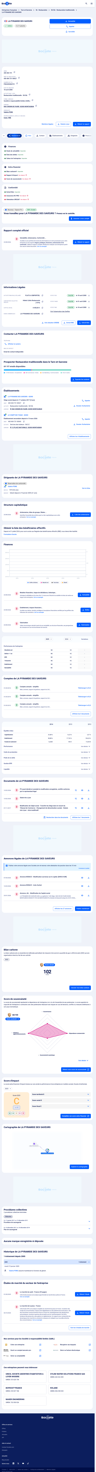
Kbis (29, 136)
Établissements (57, 136)
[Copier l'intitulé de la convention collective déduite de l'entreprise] (42, 302)
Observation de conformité (17, 483)
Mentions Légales (51, 1469)
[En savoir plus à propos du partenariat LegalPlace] (40, 1345)
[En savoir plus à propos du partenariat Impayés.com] (90, 1345)
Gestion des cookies (23, 1469)
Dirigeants (74, 136)
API (3, 1437)
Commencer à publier (84, 868)
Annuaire (4, 1434)
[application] (48, 563)
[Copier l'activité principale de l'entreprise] (42, 295)
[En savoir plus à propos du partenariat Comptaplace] (40, 1356)
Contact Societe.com (8, 1447)
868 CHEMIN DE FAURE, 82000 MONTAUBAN (19, 106)
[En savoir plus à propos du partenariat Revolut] (40, 1350)
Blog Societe (5, 1460)
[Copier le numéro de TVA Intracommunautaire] (17, 83)
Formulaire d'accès (10, 534)
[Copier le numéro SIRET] (19, 78)
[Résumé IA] (76, 790)
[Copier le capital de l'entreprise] (42, 308)
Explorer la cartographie (79, 1167)
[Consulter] (82, 790)
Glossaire (4, 1450)
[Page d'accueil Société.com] (7, 3)
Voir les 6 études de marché (79, 1328)
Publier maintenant (82, 909)
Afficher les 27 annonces (63, 909)
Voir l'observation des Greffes (60, 311)
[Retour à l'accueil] (47, 1417)
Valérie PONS (8, 112)
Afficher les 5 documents (80, 714)
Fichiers (4, 1431)
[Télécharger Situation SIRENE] (89, 301)
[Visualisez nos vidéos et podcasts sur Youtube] (23, 1463)
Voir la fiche (86, 488)
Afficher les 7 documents (80, 817)
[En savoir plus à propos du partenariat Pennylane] (90, 1350)
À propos (4, 1469)
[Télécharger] (88, 790)
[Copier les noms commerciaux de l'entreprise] (42, 314)
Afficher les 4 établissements (79, 436)
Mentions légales (47, 124)
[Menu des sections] (4, 136)
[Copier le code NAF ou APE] (29, 95)
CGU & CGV (12, 1469)
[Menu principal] (91, 3)
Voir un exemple (42, 246)
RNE (9, 118)
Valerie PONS (13, 1271)
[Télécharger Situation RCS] (89, 295)
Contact (41, 136)
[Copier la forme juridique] (32, 100)
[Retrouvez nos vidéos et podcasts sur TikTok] (28, 1463)
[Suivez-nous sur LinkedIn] (13, 1463)
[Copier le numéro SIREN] (14, 72)
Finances (88, 136)
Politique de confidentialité (37, 1469)
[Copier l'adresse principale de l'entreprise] (36, 106)
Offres (4, 1428)
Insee (6, 118)
